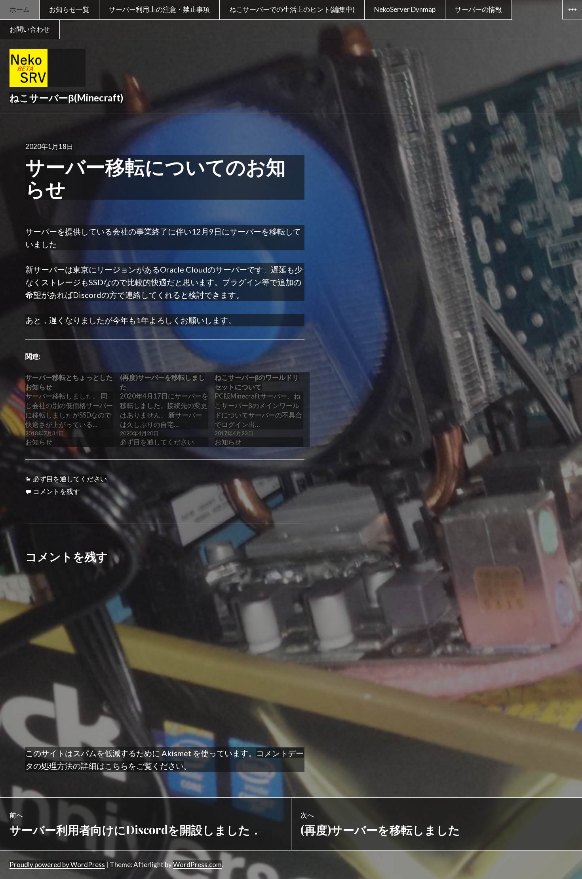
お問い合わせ (30, 29)
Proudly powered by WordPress (57, 864)
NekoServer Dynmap (405, 9)
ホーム (20, 9)
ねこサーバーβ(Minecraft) (66, 97)
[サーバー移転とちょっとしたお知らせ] (72, 409)
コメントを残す (56, 491)
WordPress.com (197, 864)
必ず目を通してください (70, 479)
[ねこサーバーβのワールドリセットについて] (262, 409)
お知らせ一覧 (69, 9)
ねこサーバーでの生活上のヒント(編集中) (292, 9)
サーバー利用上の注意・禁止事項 (159, 9)
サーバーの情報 (478, 9)
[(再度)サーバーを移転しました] (167, 409)
